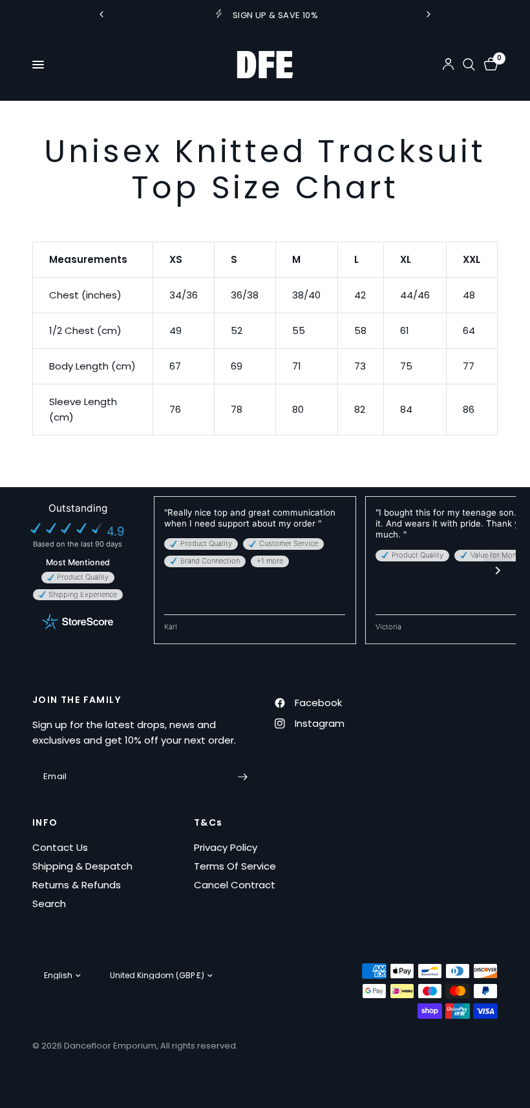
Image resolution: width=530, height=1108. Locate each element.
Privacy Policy (225, 847)
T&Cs (208, 822)
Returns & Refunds (76, 885)
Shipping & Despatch (82, 866)
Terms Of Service (235, 866)
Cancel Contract (234, 885)
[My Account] (448, 64)
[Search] (469, 64)
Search (49, 903)
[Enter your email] (242, 776)
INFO (45, 822)
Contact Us (60, 847)
